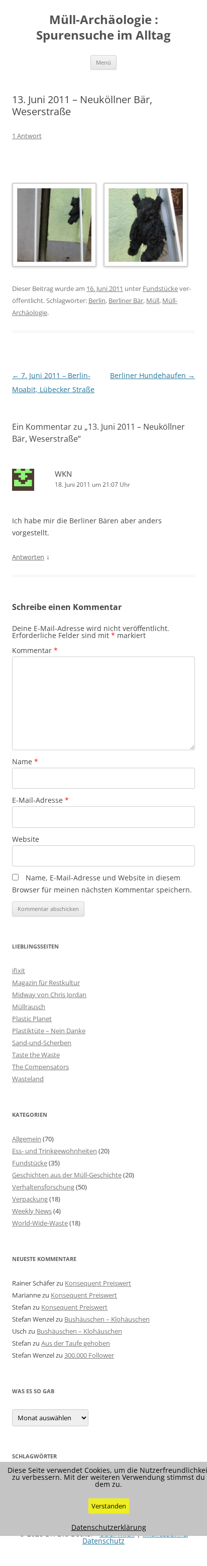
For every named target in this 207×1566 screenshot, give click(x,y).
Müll (152, 300)
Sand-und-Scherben (41, 1042)
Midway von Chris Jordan (49, 994)
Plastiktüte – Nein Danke (48, 1030)
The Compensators (40, 1066)
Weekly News (32, 1210)
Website (25, 839)
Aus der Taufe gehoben (75, 1343)
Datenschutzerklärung (108, 1527)
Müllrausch (28, 1006)
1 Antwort (27, 135)
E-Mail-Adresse (40, 800)
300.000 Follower (89, 1355)
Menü (103, 62)
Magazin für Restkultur (46, 982)
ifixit (18, 970)
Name (25, 761)
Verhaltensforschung (43, 1186)
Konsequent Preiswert (98, 1283)
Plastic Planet (32, 1018)
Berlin (97, 300)
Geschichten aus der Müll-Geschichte (67, 1174)
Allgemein (26, 1138)
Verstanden (108, 1505)
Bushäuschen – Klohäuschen (107, 1319)
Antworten (28, 556)
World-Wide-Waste (40, 1222)
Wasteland (28, 1078)
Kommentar (35, 650)
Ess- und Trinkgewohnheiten (54, 1150)
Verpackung (30, 1198)
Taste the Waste (36, 1054)
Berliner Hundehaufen (152, 375)
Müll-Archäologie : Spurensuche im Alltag (103, 27)
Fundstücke (160, 288)
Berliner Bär (126, 300)
